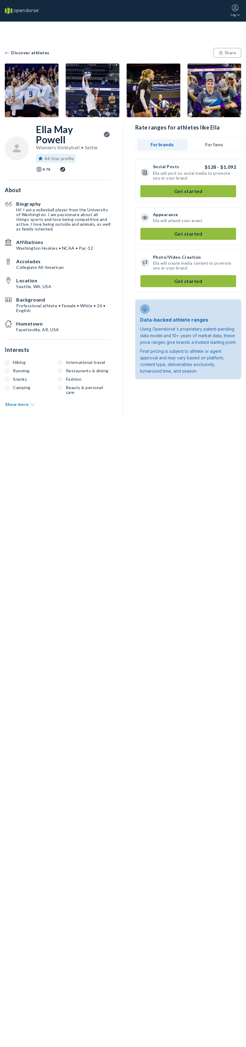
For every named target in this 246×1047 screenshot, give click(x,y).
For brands (162, 144)
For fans (214, 144)
